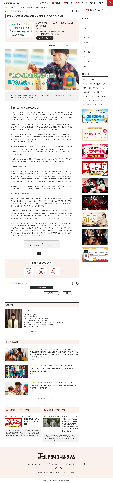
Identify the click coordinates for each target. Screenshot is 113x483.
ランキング (45, 3)
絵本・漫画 (87, 52)
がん (85, 104)
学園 (94, 96)
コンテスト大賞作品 (89, 84)
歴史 (94, 92)
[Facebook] (77, 11)
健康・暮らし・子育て (90, 47)
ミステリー (94, 80)
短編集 (98, 84)
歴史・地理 (87, 61)
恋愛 (85, 92)
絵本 (98, 88)
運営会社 (73, 472)
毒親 (98, 92)
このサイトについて (96, 10)
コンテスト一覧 (82, 3)
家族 (94, 88)
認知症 (102, 100)
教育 (100, 104)
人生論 (86, 42)
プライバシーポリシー (55, 472)
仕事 (103, 84)
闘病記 (90, 104)
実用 (85, 33)
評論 (85, 66)
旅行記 (104, 96)
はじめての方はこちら (53, 464)
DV (84, 100)
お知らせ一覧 (70, 464)
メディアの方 (65, 472)
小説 (85, 28)
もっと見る (41, 398)
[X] (72, 11)
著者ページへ (35, 331)
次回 (51, 45)
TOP (6, 7)
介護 (89, 88)
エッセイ (12, 7)
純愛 (85, 88)
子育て (95, 104)
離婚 (93, 100)
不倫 (88, 100)
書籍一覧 (69, 3)
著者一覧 (82, 464)
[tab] (110, 3)
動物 (89, 92)
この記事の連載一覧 (45, 38)
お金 (102, 88)
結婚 (98, 96)
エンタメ (86, 80)
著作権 (46, 472)
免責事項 (40, 472)
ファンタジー (87, 96)
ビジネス (86, 38)
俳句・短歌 (87, 57)
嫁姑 (97, 100)
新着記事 (57, 3)
